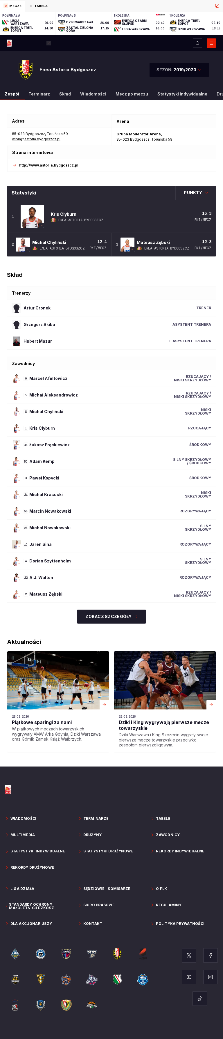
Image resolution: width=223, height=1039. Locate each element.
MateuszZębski (153, 242)
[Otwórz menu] (211, 43)
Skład (65, 93)
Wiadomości (93, 93)
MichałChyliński (49, 242)
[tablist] (111, 6)
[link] (58, 702)
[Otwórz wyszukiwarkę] (197, 43)
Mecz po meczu (132, 93)
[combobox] (179, 70)
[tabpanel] (111, 23)
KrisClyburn (63, 214)
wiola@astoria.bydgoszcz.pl (36, 139)
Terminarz (39, 93)
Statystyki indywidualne (182, 93)
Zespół (12, 93)
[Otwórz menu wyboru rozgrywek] (48, 43)
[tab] (12, 6)
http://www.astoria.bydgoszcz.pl (48, 165)
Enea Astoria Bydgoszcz (80, 220)
